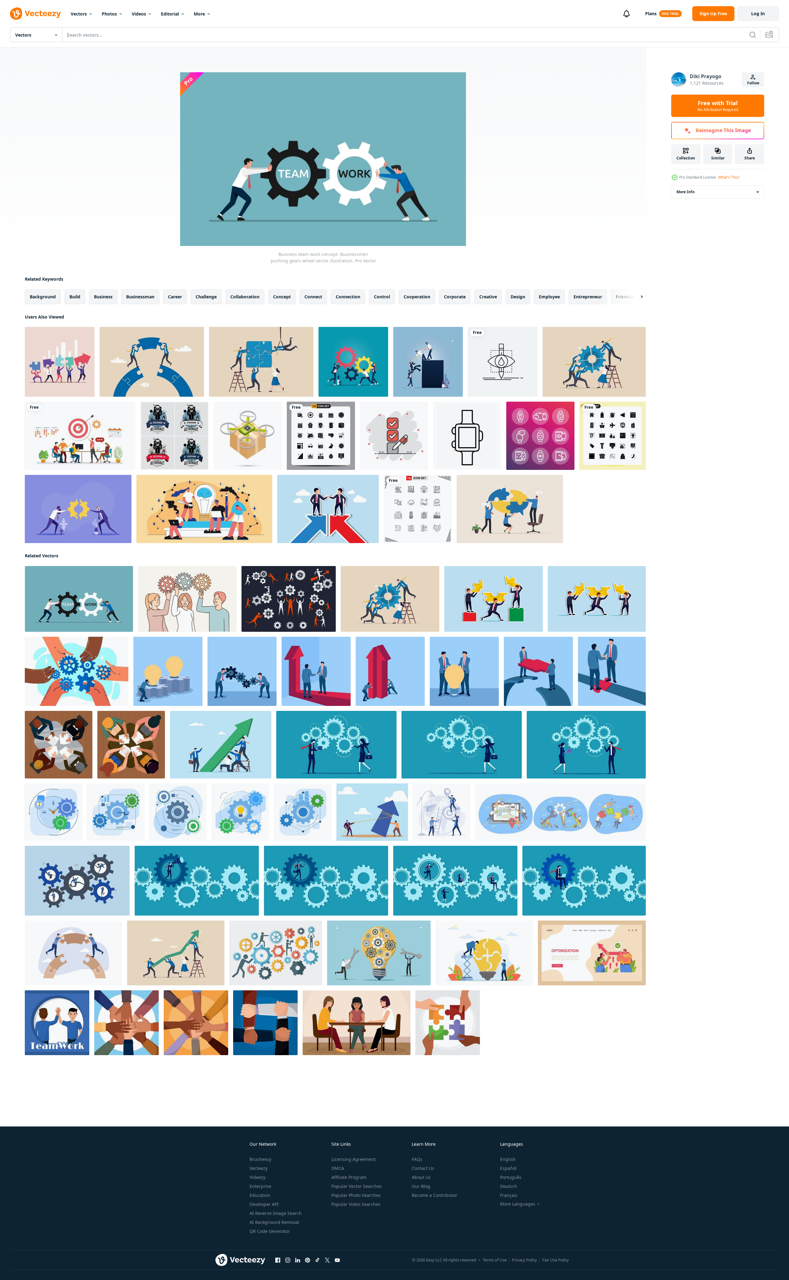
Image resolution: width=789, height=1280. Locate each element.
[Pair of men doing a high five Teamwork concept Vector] (57, 1022)
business (103, 297)
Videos (139, 14)
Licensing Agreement (353, 1159)
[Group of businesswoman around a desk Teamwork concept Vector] (356, 1022)
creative (488, 297)
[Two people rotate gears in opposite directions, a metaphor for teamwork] (242, 671)
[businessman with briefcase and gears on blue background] (326, 881)
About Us (421, 1177)
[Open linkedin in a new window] (297, 1260)
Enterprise (260, 1186)
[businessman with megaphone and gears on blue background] (197, 881)
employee (549, 297)
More (199, 14)
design (518, 297)
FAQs (417, 1159)
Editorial (170, 14)
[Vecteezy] (35, 13)
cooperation (417, 297)
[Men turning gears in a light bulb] (379, 953)
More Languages (517, 1204)
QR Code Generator (270, 1231)
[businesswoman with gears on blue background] (461, 744)
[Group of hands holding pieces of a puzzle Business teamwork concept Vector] (447, 1022)
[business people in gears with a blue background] (455, 881)
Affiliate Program (348, 1177)
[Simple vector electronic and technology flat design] (467, 436)
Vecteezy (259, 1168)
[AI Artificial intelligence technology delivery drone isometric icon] (248, 436)
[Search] (752, 34)
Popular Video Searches (355, 1204)
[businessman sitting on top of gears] (584, 881)
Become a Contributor (434, 1195)
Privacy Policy (524, 1260)
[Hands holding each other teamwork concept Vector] (265, 1022)
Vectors (79, 14)
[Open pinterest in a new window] (307, 1260)
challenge (206, 297)
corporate (455, 297)
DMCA (337, 1168)
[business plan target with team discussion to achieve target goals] (80, 436)
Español (508, 1168)
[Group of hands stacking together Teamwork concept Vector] (126, 1022)
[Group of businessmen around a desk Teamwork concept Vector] (58, 744)
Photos (109, 14)
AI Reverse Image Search (276, 1213)
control (382, 297)
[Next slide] (636, 296)
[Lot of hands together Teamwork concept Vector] (196, 1022)
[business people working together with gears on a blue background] (336, 744)
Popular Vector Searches (356, 1186)
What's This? (729, 177)
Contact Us (423, 1168)
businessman (140, 297)
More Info (685, 191)
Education (260, 1195)
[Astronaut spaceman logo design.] (174, 436)
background (43, 297)
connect (313, 297)
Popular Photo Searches (356, 1195)
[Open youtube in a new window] (337, 1260)
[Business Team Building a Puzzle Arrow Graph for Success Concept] (60, 362)
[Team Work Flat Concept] (204, 509)
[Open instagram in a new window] (287, 1260)
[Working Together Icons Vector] (289, 599)
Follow (753, 83)
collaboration (244, 297)
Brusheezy (260, 1159)
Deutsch (508, 1186)
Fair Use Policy (555, 1260)
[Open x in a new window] (327, 1260)
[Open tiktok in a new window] (317, 1260)
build (74, 297)
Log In (758, 13)
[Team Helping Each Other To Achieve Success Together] (428, 362)
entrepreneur (588, 297)
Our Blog (421, 1186)
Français (508, 1195)
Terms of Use (495, 1260)
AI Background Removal (274, 1222)
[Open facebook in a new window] (277, 1260)
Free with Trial (718, 105)
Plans (651, 13)
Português (510, 1177)
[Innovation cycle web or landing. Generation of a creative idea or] (592, 953)
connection (348, 297)
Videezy (257, 1177)
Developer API (264, 1204)
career (175, 297)
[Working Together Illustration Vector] (275, 953)
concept (282, 297)
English (508, 1159)
